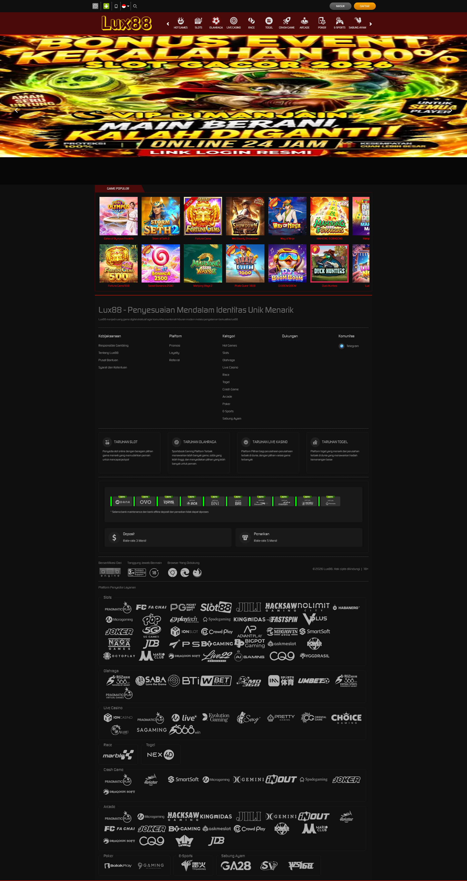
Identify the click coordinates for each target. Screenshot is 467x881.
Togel (269, 27)
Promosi (174, 345)
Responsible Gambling (113, 345)
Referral (174, 360)
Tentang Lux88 (108, 353)
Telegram (353, 346)
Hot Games (181, 27)
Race (251, 27)
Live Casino (234, 27)
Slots (198, 27)
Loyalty (174, 353)
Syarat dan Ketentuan (113, 367)
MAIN (122, 216)
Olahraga (216, 27)
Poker (322, 27)
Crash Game (287, 27)
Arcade (304, 27)
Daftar (364, 6)
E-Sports (339, 27)
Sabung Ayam (357, 27)
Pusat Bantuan (108, 360)
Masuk (340, 6)
